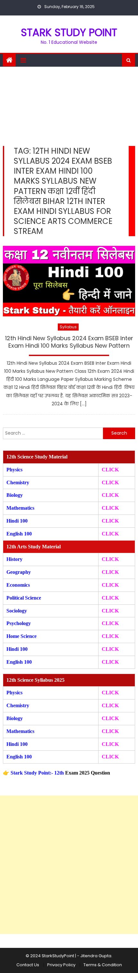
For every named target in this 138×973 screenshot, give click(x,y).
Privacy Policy (61, 965)
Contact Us (27, 965)
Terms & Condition (102, 965)
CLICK (110, 508)
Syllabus (68, 327)
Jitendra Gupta (95, 956)
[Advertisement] (69, 105)
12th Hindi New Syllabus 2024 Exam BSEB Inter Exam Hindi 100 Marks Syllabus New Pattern (69, 342)
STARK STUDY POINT (69, 32)
